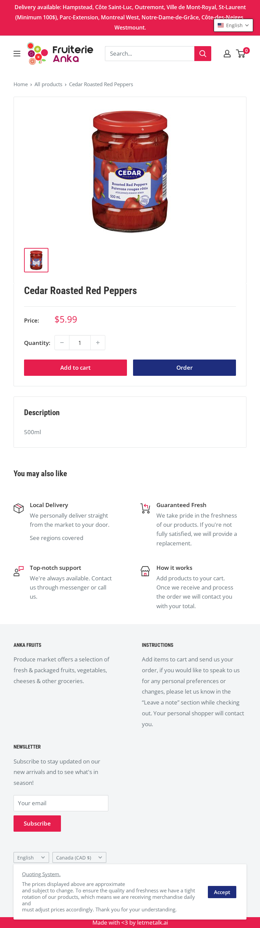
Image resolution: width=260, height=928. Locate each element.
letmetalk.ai (152, 922)
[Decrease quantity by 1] (62, 342)
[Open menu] (17, 53)
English (25, 857)
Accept (222, 892)
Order (184, 367)
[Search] (202, 53)
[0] (241, 54)
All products (48, 84)
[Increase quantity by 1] (98, 342)
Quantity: (37, 343)
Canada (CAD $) (73, 857)
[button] (233, 25)
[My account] (227, 53)
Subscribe (37, 823)
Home (21, 84)
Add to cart (75, 367)
